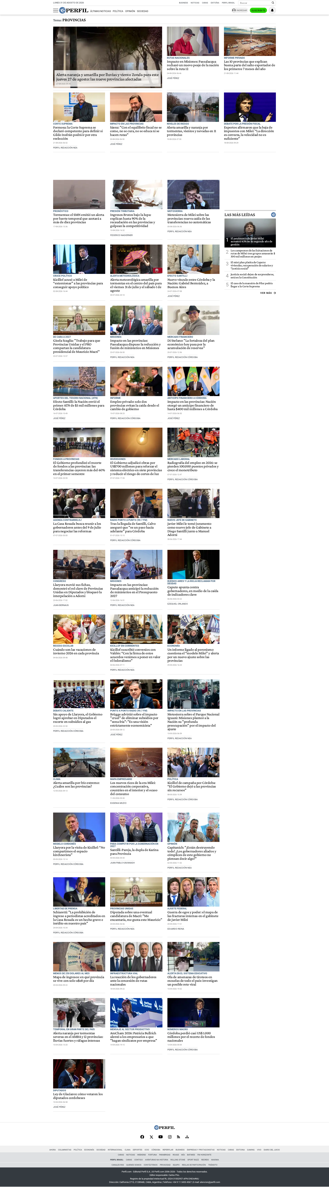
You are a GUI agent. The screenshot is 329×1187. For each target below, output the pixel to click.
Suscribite (258, 10)
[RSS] (178, 1137)
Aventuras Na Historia (156, 1160)
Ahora (52, 1150)
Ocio (147, 1150)
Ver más (266, 293)
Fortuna (152, 1155)
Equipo (176, 1165)
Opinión (130, 11)
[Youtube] (161, 1137)
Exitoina (240, 1150)
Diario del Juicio (272, 1150)
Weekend (141, 1155)
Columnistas (64, 1150)
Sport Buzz (193, 1160)
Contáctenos (150, 1165)
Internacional (115, 1150)
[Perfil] (164, 1129)
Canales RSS (118, 1165)
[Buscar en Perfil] (273, 2)
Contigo (138, 1160)
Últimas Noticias (100, 11)
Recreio (205, 1160)
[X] (151, 1137)
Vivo (259, 1150)
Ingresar (241, 10)
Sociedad (142, 11)
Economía (89, 1150)
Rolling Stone (177, 1160)
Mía (183, 1155)
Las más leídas (239, 214)
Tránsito (212, 1165)
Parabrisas (164, 1155)
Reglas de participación (194, 1165)
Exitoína (215, 3)
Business (183, 3)
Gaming (251, 1150)
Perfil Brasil (228, 3)
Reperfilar (168, 1150)
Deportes (137, 1150)
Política (118, 11)
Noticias (195, 3)
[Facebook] (142, 1137)
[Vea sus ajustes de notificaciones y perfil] (272, 10)
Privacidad (165, 1165)
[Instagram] (170, 1137)
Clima (127, 1150)
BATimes (191, 1155)
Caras (205, 3)
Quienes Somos (133, 1165)
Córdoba (155, 1150)
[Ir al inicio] (73, 10)
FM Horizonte (204, 1155)
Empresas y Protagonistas (201, 1150)
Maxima (215, 1160)
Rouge (176, 1155)
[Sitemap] (187, 1137)
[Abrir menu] (55, 10)
